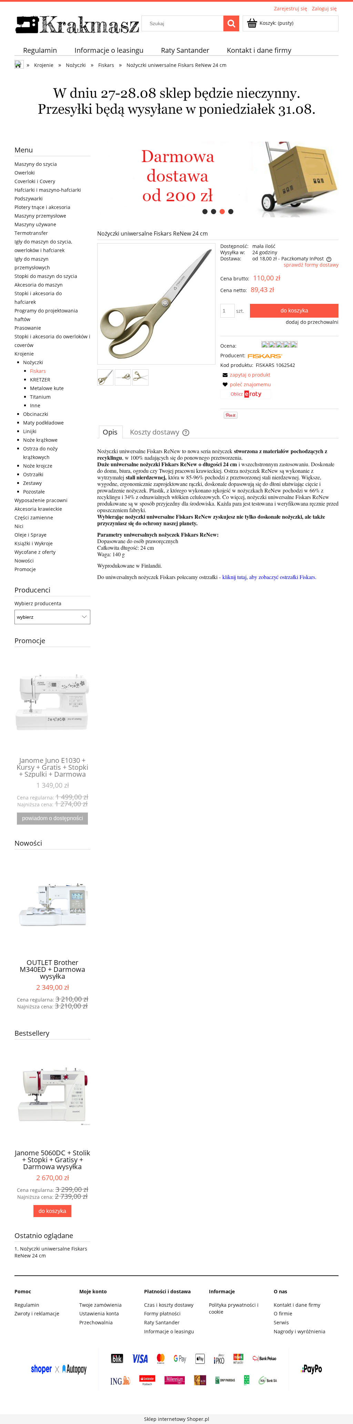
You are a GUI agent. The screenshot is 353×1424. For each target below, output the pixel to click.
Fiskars (38, 371)
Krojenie (24, 353)
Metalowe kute (47, 388)
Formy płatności (162, 1313)
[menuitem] (40, 50)
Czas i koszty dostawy (168, 1305)
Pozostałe (34, 491)
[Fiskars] (265, 355)
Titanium (40, 397)
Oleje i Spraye (30, 534)
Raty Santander (162, 1322)
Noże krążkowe (40, 440)
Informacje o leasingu (169, 1331)
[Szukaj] (231, 23)
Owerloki (24, 172)
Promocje (25, 569)
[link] (218, 179)
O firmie (283, 1313)
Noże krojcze (37, 465)
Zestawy (32, 483)
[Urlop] (176, 104)
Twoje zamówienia (100, 1305)
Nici (18, 526)
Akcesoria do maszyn (38, 284)
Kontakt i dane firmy (297, 1305)
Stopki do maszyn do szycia (45, 276)
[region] (218, 179)
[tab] (205, 211)
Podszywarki (28, 198)
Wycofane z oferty (35, 552)
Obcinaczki (35, 414)
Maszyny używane (35, 224)
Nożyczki (33, 362)
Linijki (30, 431)
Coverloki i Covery (34, 181)
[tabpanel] (218, 514)
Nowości (24, 560)
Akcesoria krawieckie (38, 509)
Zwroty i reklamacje (36, 1313)
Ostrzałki (33, 474)
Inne (35, 405)
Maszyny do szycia (35, 164)
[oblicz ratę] (245, 396)
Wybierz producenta (37, 603)
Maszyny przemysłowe (40, 215)
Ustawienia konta (99, 1313)
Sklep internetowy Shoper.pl (176, 1419)
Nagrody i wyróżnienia (299, 1331)
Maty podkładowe (43, 422)
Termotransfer (31, 233)
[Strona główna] (77, 23)
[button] (245, 374)
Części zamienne (33, 517)
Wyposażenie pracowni (41, 500)
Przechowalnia (96, 1322)
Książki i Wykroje (33, 543)
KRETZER (40, 379)
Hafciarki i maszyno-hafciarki (47, 190)
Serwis (281, 1322)
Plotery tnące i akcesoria (42, 207)
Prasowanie (27, 328)
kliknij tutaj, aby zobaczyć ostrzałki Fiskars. (269, 576)
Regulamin (26, 1305)
